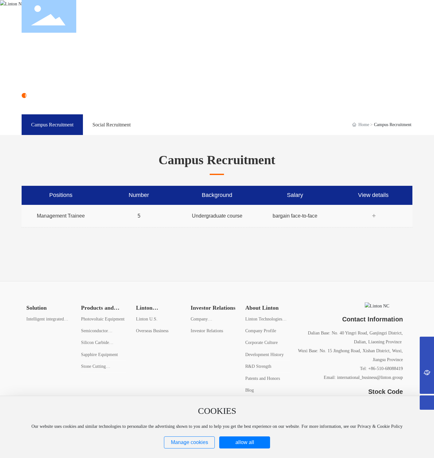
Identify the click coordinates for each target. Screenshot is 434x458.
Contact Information (372, 319)
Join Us (41, 74)
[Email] (427, 358)
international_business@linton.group (370, 377)
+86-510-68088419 (385, 368)
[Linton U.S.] (427, 372)
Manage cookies (189, 442)
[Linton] (391, 16)
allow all (244, 442)
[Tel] (427, 344)
